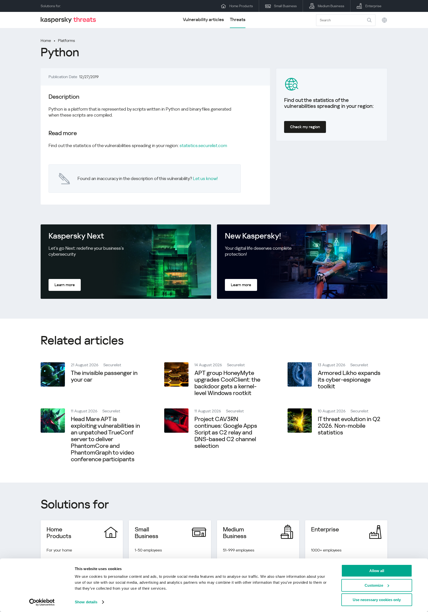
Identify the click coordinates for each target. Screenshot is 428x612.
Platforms (66, 40)
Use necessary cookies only (377, 600)
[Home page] (70, 20)
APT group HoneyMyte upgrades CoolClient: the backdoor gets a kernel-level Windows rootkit (227, 383)
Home (46, 40)
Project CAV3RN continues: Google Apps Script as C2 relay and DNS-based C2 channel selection (225, 432)
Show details (86, 602)
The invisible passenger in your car (104, 376)
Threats (237, 19)
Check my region (305, 126)
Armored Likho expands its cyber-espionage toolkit (349, 379)
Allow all (376, 571)
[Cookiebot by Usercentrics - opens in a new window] (42, 602)
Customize (374, 585)
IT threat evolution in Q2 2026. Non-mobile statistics (349, 426)
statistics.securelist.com (203, 145)
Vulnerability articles (203, 19)
